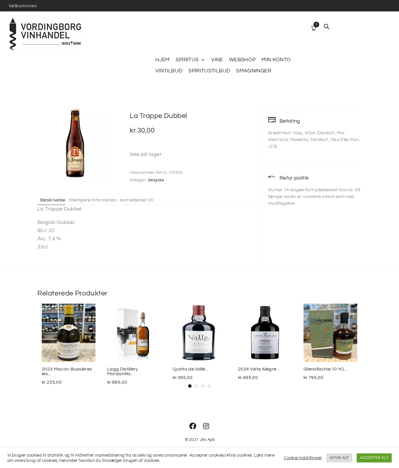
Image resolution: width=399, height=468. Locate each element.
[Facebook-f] (192, 425)
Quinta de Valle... (190, 369)
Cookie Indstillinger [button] (303, 458)
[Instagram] (206, 425)
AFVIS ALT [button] (339, 458)
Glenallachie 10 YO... (325, 369)
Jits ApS (207, 440)
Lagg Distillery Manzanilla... (122, 371)
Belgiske (156, 180)
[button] (190, 59)
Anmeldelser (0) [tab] (137, 200)
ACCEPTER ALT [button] (374, 458)
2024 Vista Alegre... (258, 369)
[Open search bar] (326, 26)
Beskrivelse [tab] (52, 200)
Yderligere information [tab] (92, 200)
